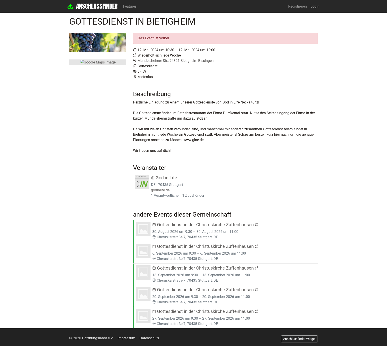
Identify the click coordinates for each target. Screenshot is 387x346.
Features (130, 6)
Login (314, 6)
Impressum (126, 338)
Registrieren (297, 6)
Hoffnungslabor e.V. (97, 338)
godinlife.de (160, 190)
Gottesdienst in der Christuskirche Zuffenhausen (205, 224)
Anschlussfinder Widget (299, 339)
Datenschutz (149, 338)
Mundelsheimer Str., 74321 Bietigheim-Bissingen (176, 61)
